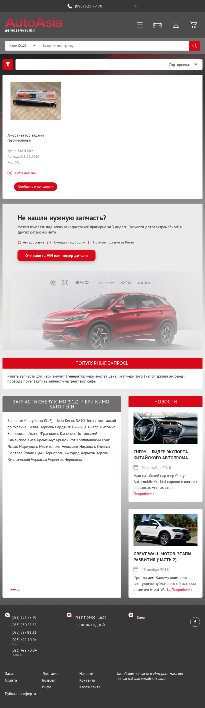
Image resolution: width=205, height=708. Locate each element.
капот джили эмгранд (164, 376)
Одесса (103, 446)
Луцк (106, 439)
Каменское (17, 439)
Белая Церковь (41, 426)
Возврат (49, 680)
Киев (31, 439)
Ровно (29, 452)
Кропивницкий (88, 439)
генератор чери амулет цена (92, 376)
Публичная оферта (20, 693)
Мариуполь (28, 446)
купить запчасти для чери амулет (36, 376)
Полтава (15, 452)
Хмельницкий (19, 459)
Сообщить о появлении (35, 186)
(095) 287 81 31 (24, 632)
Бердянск (63, 426)
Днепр (93, 426)
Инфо (46, 687)
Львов (13, 446)
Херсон (102, 452)
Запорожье (17, 433)
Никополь (87, 446)
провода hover (20, 381)
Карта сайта (90, 687)
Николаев (70, 446)
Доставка (50, 673)
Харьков (88, 452)
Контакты (88, 680)
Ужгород (72, 452)
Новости (86, 673)
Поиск (194, 46)
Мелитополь (49, 446)
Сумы (39, 452)
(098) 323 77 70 (88, 5)
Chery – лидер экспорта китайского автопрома (161, 455)
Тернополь (54, 452)
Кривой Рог (65, 439)
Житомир (108, 426)
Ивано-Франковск (43, 433)
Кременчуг (46, 439)
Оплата (11, 680)
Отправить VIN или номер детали (56, 255)
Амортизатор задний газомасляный (26, 138)
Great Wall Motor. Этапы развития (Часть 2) (162, 556)
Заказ (9, 673)
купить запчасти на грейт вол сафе (66, 381)
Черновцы (73, 459)
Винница (79, 426)
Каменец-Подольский (78, 433)
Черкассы (39, 459)
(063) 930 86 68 (24, 625)
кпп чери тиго (131, 376)
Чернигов (56, 459)
